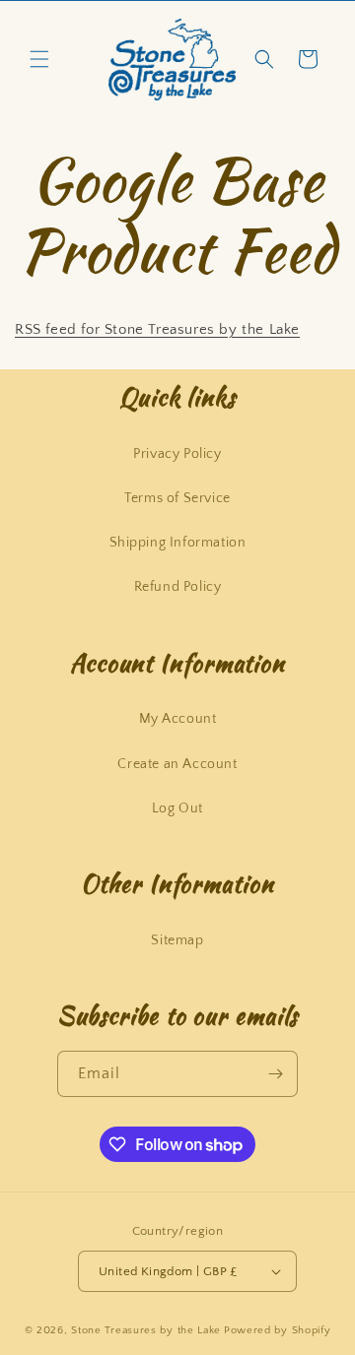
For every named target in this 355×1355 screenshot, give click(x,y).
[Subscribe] (275, 1074)
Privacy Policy (177, 454)
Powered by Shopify (277, 1330)
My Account (178, 719)
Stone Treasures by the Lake (146, 1330)
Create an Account (177, 764)
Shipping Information (178, 542)
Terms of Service (177, 498)
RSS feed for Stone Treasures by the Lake (157, 329)
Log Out (177, 808)
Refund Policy (178, 587)
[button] (39, 59)
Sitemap (177, 940)
